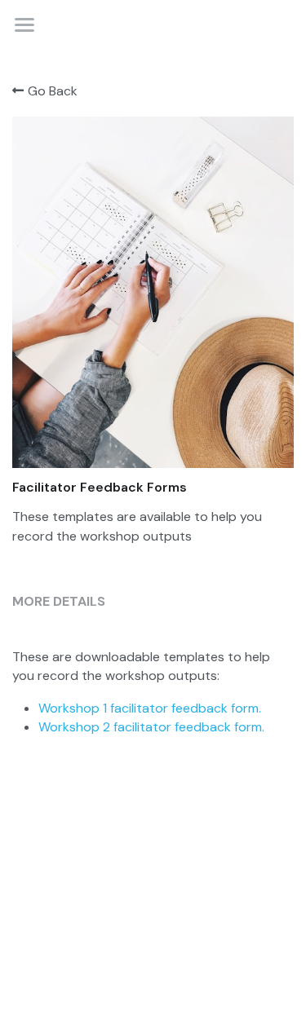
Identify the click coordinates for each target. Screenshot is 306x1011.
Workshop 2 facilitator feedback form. (151, 726)
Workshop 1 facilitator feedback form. (149, 708)
